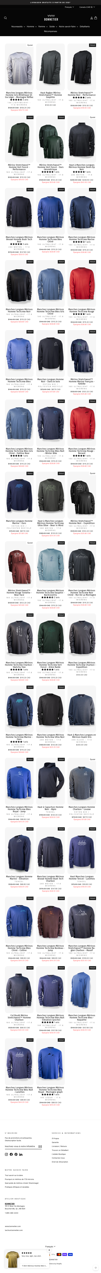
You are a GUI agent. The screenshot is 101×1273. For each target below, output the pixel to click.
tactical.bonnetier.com (14, 1230)
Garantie (55, 1142)
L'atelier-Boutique (59, 1154)
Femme (42, 26)
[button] (16, 99)
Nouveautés (17, 26)
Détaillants (85, 26)
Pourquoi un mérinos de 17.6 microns (19, 1179)
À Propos (55, 1138)
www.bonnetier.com (13, 1226)
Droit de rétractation (60, 1162)
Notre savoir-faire (67, 26)
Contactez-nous (58, 1158)
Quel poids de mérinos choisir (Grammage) (22, 1183)
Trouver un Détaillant (60, 1150)
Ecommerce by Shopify (54, 1264)
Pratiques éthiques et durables (17, 1187)
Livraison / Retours (59, 1146)
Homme (31, 26)
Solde (52, 26)
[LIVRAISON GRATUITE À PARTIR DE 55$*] (50, 2)
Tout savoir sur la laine (14, 1175)
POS (40, 1264)
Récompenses (50, 31)
